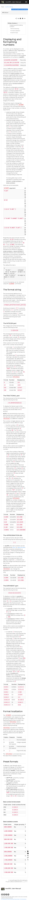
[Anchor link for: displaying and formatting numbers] (15, 44)
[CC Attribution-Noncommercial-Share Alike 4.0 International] (5, 894)
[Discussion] (28, 853)
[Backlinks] (28, 858)
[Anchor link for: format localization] (24, 711)
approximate (21, 547)
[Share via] (16, 18)
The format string (14, 28)
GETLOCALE (9, 754)
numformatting (9, 6)
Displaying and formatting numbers (16, 26)
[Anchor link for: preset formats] (19, 761)
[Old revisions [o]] (28, 855)
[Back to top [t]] (28, 860)
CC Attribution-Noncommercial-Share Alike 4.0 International (13, 899)
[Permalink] (24, 18)
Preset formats (14, 32)
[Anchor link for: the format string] (22, 289)
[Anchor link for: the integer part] (17, 323)
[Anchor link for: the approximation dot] (23, 535)
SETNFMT (21, 104)
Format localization (15, 30)
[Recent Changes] (18, 18)
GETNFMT (11, 283)
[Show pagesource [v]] (28, 851)
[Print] (22, 18)
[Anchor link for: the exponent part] (19, 585)
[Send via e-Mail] (20, 18)
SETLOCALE (16, 377)
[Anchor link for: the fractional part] (20, 395)
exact (14, 547)
